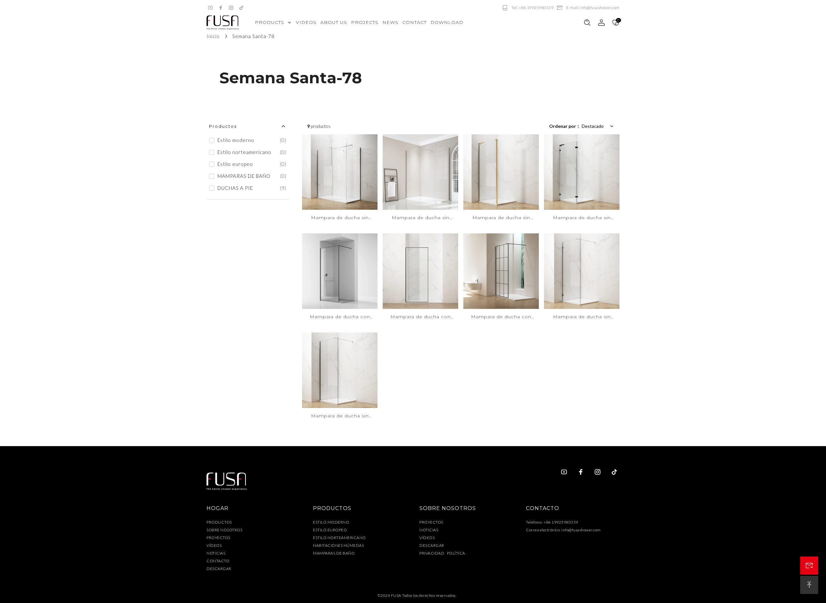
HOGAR (217, 508)
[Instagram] (231, 8)
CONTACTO (217, 560)
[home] (222, 22)
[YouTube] (210, 8)
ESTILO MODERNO (331, 522)
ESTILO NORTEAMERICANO (339, 537)
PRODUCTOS (219, 522)
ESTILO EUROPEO (330, 529)
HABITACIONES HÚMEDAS (338, 545)
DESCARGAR (218, 568)
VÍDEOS (214, 545)
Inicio (213, 36)
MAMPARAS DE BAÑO (334, 553)
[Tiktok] (241, 8)
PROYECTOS (218, 537)
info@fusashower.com (581, 529)
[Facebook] (221, 8)
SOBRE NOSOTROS (224, 529)
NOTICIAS (215, 553)
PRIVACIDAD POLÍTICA (442, 553)
